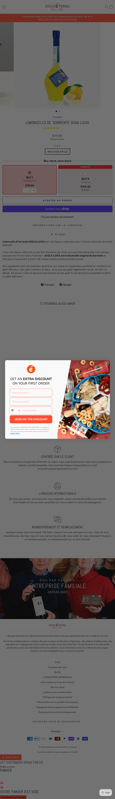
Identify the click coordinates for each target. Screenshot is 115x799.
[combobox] (15, 410)
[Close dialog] (107, 363)
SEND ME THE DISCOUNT (31, 419)
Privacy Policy (15, 433)
